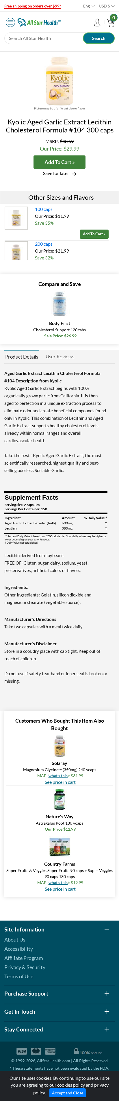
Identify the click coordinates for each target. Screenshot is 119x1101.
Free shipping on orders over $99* (32, 6)
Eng (86, 5)
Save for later (56, 173)
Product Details (21, 357)
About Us (14, 939)
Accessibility (18, 949)
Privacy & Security (24, 967)
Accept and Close (67, 1092)
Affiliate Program (23, 958)
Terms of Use (18, 976)
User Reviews (60, 356)
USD (104, 5)
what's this (58, 775)
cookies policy (71, 1084)
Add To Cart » (59, 162)
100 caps (44, 209)
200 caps (44, 244)
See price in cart (60, 782)
